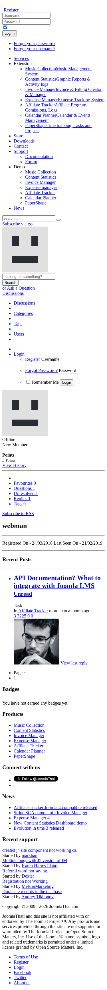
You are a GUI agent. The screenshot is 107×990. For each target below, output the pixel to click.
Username (50, 359)
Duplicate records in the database (32, 891)
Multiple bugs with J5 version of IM (34, 860)
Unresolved (26, 493)
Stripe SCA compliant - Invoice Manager (50, 812)
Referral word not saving (24, 870)
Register (11, 9)
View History (14, 465)
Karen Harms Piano (39, 865)
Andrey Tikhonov (37, 896)
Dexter (28, 876)
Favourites (25, 483)
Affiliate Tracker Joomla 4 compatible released (55, 807)
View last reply (74, 662)
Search (10, 282)
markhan (29, 855)
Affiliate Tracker (32, 610)
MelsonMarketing (38, 886)
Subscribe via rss (17, 223)
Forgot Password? (41, 370)
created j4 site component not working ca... (41, 850)
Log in (10, 33)
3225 (22, 615)
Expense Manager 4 (32, 817)
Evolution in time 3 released (39, 828)
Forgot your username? (34, 48)
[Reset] (58, 220)
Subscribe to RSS (18, 513)
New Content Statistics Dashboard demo (50, 823)
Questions (24, 488)
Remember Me (45, 382)
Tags (20, 503)
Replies (22, 498)
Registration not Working (25, 881)
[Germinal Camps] (37, 662)
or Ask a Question (18, 288)
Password (67, 370)
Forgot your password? (34, 43)
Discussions (13, 293)
